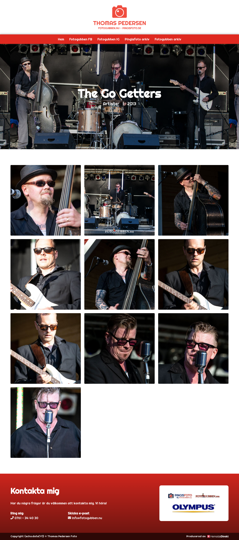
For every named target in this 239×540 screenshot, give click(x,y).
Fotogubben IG (108, 39)
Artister (111, 103)
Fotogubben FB (80, 39)
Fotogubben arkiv (168, 39)
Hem (61, 39)
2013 (131, 103)
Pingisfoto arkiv (137, 39)
